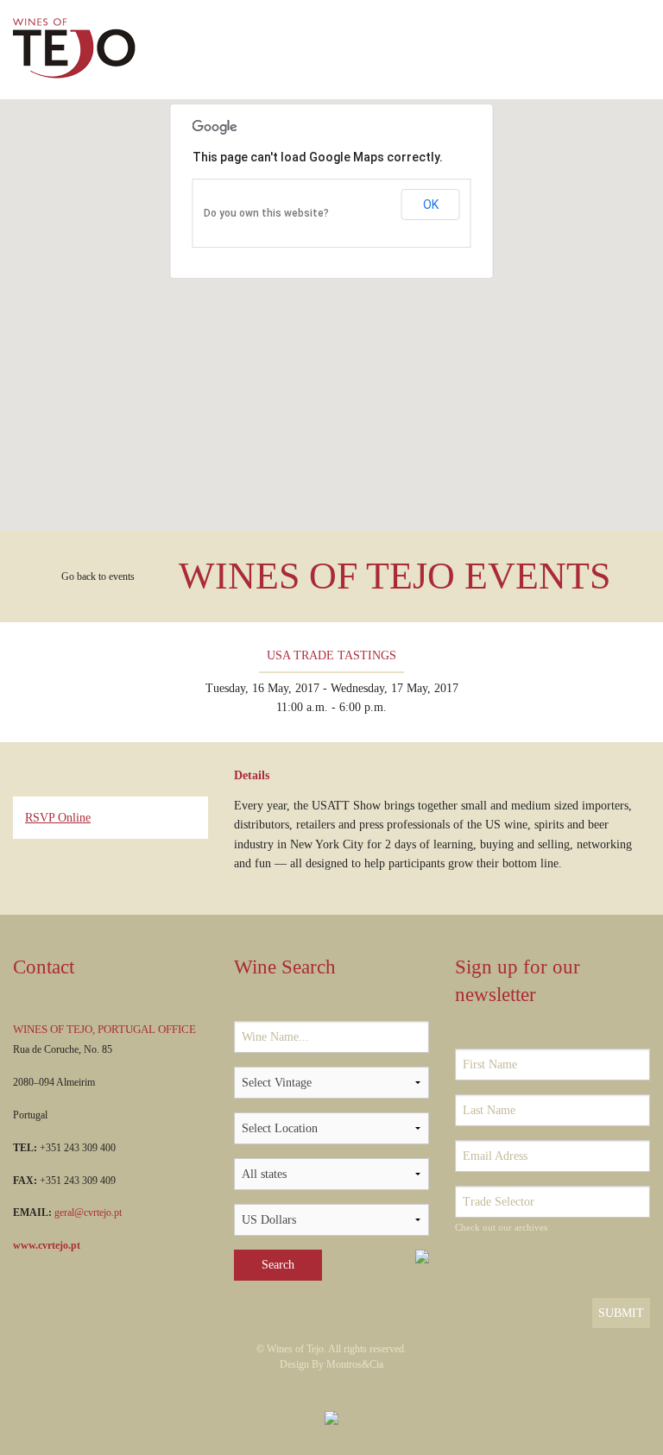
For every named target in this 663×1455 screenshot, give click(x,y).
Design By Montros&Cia (331, 1364)
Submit (621, 1313)
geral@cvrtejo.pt (88, 1212)
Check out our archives (501, 1227)
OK (431, 204)
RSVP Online (58, 817)
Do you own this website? (266, 213)
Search (278, 1264)
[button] (331, 304)
